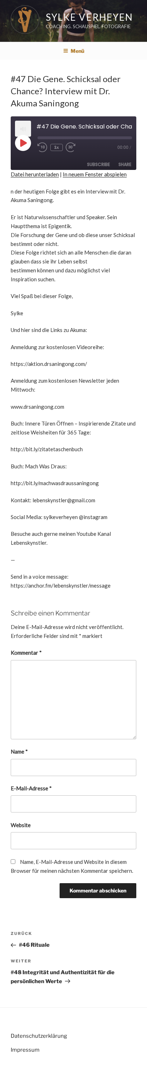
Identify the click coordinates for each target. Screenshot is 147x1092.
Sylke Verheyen (89, 17)
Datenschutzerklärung (39, 1036)
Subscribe (98, 164)
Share (124, 164)
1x (56, 147)
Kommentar (26, 652)
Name (19, 751)
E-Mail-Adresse (31, 788)
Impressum (25, 1050)
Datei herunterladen (35, 174)
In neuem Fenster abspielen (95, 174)
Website (21, 825)
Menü (77, 51)
